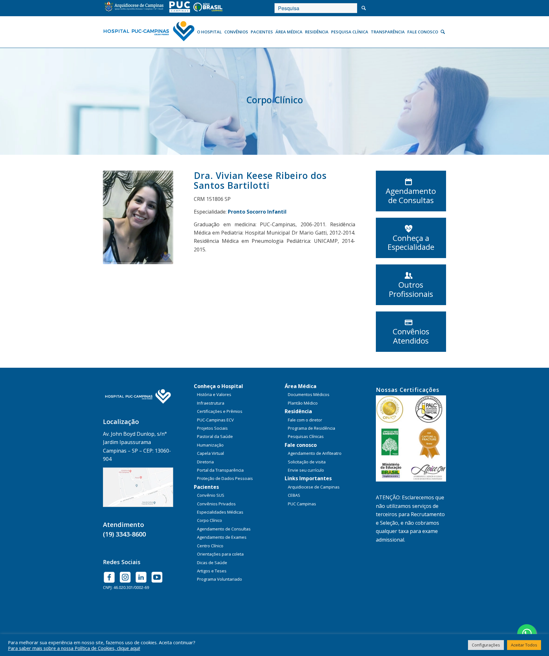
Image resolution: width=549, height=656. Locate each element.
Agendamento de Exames (222, 537)
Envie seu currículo (306, 470)
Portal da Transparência (220, 470)
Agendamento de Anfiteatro (315, 453)
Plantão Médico (303, 403)
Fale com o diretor (305, 420)
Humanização (210, 445)
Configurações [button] (486, 645)
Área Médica (300, 386)
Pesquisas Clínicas (306, 436)
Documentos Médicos (308, 394)
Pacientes (206, 486)
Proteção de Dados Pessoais (225, 478)
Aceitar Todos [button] (524, 645)
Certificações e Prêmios (219, 411)
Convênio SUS (210, 495)
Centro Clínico (210, 546)
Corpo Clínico (209, 520)
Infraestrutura (210, 403)
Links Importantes (308, 478)
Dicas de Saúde (212, 562)
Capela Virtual (210, 453)
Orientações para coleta (220, 554)
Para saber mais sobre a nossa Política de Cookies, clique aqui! (74, 648)
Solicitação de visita (307, 462)
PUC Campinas (302, 504)
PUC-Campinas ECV (215, 420)
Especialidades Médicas (220, 512)
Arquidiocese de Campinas (314, 487)
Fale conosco (301, 444)
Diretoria (205, 462)
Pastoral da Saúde (215, 436)
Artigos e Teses (212, 571)
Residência (298, 411)
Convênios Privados (216, 504)
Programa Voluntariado (219, 579)
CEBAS (294, 495)
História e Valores (214, 394)
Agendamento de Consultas (224, 529)
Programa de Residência (311, 428)
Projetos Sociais (212, 428)
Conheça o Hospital (218, 386)
